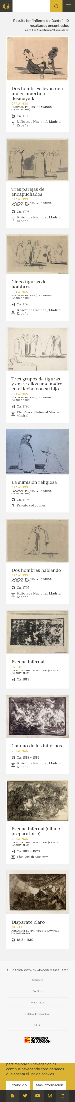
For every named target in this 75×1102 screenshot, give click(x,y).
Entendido (18, 1085)
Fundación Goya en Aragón (28, 970)
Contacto (37, 979)
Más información (49, 1085)
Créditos (37, 991)
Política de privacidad (37, 1013)
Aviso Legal (38, 1002)
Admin (37, 1025)
